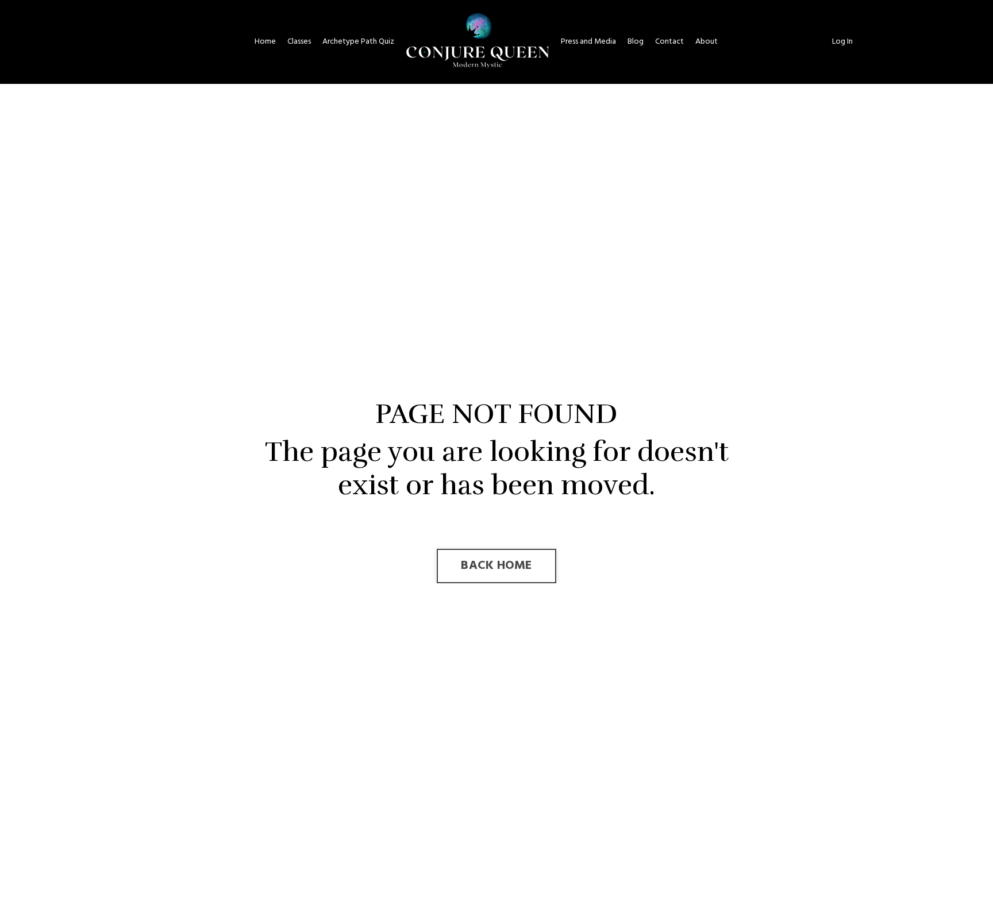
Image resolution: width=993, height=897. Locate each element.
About (706, 42)
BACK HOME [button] (496, 566)
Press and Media (588, 42)
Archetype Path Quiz (358, 42)
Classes (299, 42)
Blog (636, 42)
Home (265, 42)
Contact (669, 42)
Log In (842, 41)
